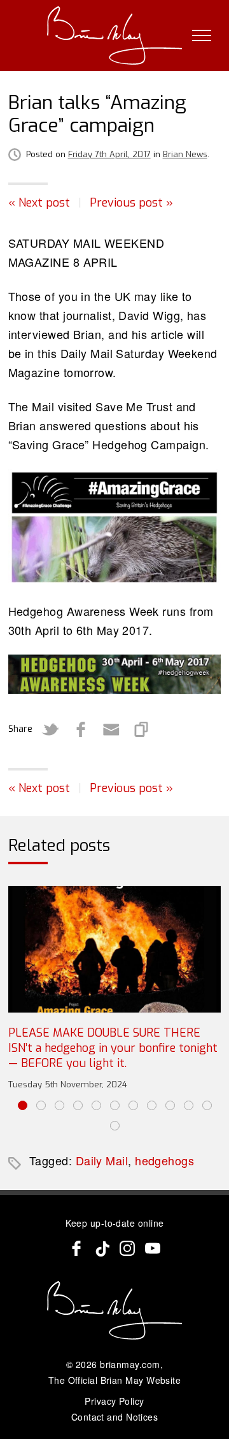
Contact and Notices (114, 1416)
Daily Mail (102, 1160)
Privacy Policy (114, 1401)
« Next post (39, 202)
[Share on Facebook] (81, 729)
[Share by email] (111, 729)
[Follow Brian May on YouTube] (152, 1248)
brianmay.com (130, 1364)
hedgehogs (164, 1160)
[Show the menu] (202, 35)
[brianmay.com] (115, 35)
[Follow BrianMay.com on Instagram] (127, 1248)
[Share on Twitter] (50, 729)
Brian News (185, 154)
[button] (22, 1105)
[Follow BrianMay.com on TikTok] (101, 1248)
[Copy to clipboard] (142, 729)
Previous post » (131, 202)
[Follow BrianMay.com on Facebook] (76, 1248)
